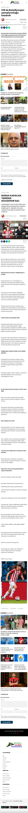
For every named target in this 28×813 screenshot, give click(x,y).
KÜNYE (4, 781)
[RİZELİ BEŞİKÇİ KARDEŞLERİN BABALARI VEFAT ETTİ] (20, 119)
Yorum (3, 158)
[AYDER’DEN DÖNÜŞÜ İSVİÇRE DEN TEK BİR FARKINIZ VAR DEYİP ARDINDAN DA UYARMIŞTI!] (20, 101)
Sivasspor (21, 608)
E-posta (17, 168)
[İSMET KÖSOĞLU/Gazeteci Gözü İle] (14, 140)
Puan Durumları (6, 779)
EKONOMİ (5, 766)
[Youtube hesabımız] (17, 733)
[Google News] (24, 28)
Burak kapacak (5, 608)
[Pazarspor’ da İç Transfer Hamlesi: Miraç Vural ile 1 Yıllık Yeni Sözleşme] (7, 641)
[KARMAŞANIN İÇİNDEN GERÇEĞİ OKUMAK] (7, 101)
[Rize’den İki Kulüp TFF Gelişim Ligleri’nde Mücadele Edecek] (20, 641)
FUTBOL (21, 22)
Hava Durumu (6, 773)
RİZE (25, 22)
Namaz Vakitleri (6, 775)
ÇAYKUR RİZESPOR (6, 762)
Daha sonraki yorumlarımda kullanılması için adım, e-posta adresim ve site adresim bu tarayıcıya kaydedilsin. (13, 175)
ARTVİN (4, 764)
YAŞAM (4, 768)
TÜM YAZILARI (23, 19)
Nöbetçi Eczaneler (7, 777)
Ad (2, 168)
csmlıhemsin (13, 608)
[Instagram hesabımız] (15, 733)
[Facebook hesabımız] (11, 733)
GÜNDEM (4, 758)
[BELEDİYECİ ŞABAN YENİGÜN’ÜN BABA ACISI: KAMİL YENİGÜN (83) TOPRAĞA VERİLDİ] (7, 119)
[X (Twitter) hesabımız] (13, 733)
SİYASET (4, 760)
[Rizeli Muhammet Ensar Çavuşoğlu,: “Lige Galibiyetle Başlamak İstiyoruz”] (7, 658)
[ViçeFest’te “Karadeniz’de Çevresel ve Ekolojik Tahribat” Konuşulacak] (14, 83)
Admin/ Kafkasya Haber (10, 19)
